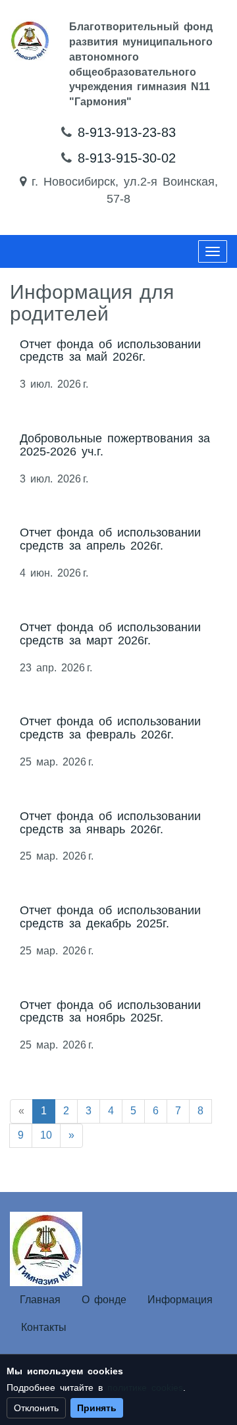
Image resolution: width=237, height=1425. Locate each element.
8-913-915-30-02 (127, 158)
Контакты (43, 1327)
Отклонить (36, 1408)
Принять (97, 1408)
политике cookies (145, 1387)
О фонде (104, 1299)
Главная (40, 1299)
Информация (180, 1299)
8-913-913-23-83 (127, 132)
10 (46, 1135)
